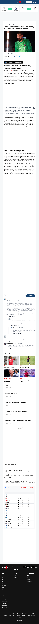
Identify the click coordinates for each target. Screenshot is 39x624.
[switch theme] (33, 2)
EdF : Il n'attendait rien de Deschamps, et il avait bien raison (17, 398)
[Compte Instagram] (17, 566)
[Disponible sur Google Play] (26, 567)
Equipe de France (8, 378)
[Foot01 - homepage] (19, 2)
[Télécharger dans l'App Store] (34, 567)
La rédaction (27, 613)
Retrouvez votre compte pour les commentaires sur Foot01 (13, 613)
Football (5, 615)
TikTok (29, 615)
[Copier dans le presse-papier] (5, 59)
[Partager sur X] (17, 56)
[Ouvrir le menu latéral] (3, 2)
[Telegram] (20, 56)
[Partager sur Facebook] (14, 56)
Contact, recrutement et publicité (26, 611)
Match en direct (11, 615)
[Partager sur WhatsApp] (11, 56)
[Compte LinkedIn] (20, 566)
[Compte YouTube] (15, 569)
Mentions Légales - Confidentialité (13, 611)
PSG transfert (34, 613)
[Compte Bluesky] (17, 569)
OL (4, 365)
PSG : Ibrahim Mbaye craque (11, 393)
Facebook (33, 615)
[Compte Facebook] (15, 566)
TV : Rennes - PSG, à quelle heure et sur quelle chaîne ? (16, 411)
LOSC (21, 378)
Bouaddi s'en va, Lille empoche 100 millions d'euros (15, 402)
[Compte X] (12, 566)
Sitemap (20, 617)
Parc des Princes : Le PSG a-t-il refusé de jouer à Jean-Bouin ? (18, 420)
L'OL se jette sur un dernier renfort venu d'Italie (15, 416)
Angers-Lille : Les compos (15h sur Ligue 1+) (14, 407)
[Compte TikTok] (12, 569)
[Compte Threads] (20, 569)
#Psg (25, 107)
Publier (30, 295)
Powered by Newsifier (19, 620)
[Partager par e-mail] (8, 59)
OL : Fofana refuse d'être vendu (11, 389)
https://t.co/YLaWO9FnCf (11, 111)
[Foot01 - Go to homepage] (5, 568)
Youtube (18, 615)
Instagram (23, 615)
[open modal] (35, 2)
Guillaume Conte (9, 53)
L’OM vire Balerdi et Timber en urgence (13, 425)
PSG (5, 24)
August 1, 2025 (30, 113)
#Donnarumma (20, 107)
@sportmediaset (26, 110)
